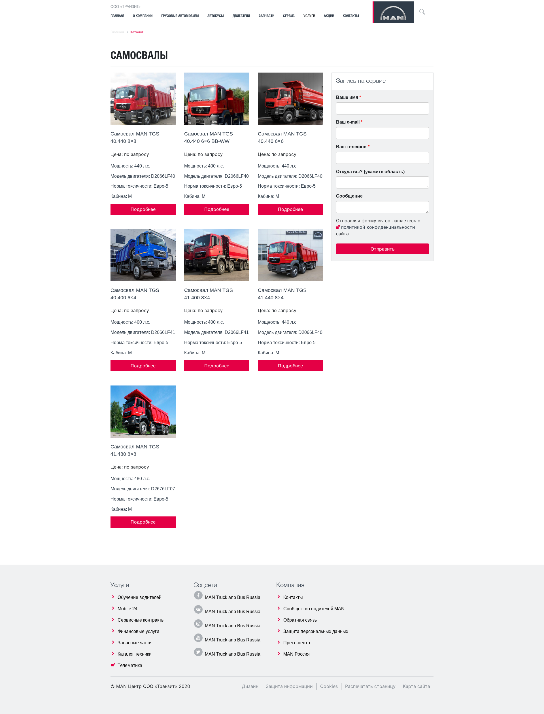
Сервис (289, 15)
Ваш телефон (352, 146)
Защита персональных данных (315, 631)
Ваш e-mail (349, 122)
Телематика (130, 665)
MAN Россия (296, 654)
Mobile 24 (127, 608)
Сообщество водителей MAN (314, 608)
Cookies (329, 686)
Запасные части (135, 642)
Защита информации (289, 686)
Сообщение (349, 196)
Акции (329, 15)
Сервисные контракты (141, 620)
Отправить (383, 249)
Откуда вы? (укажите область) (370, 171)
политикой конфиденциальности (378, 227)
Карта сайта (416, 686)
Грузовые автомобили (180, 15)
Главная (117, 15)
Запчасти (266, 15)
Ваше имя (348, 97)
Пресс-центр (296, 642)
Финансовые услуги (138, 631)
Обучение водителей (140, 597)
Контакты (351, 15)
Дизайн (250, 686)
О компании (142, 15)
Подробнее (143, 209)
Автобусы (215, 15)
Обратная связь (300, 620)
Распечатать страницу (370, 686)
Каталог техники (135, 654)
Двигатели (241, 15)
